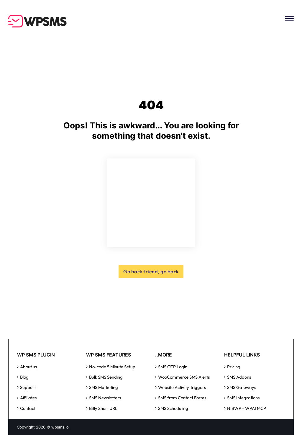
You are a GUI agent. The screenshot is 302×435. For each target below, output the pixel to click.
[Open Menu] (289, 18)
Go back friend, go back (151, 271)
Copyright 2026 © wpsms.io (43, 427)
